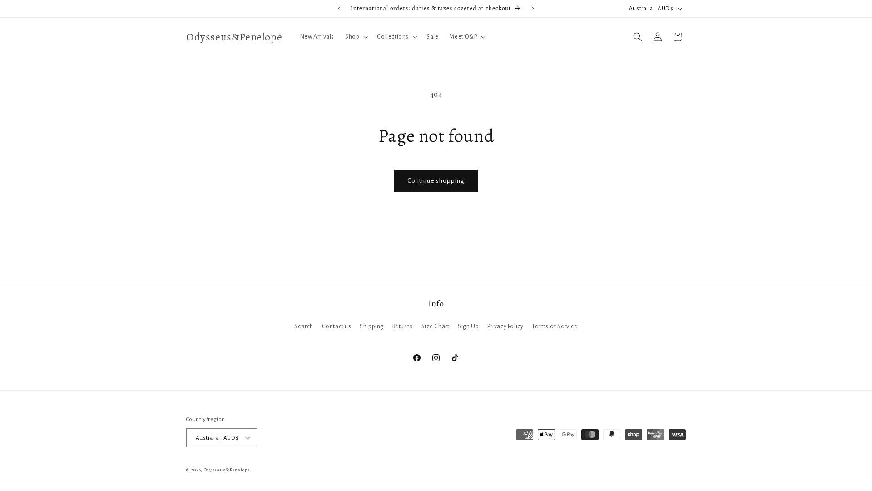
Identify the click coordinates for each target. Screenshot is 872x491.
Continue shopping (436, 180)
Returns (402, 326)
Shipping (372, 326)
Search (303, 326)
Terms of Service (555, 326)
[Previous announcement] (339, 8)
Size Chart (435, 326)
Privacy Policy (505, 326)
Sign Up (468, 326)
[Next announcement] (533, 8)
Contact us (337, 326)
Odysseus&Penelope (227, 469)
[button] (356, 36)
